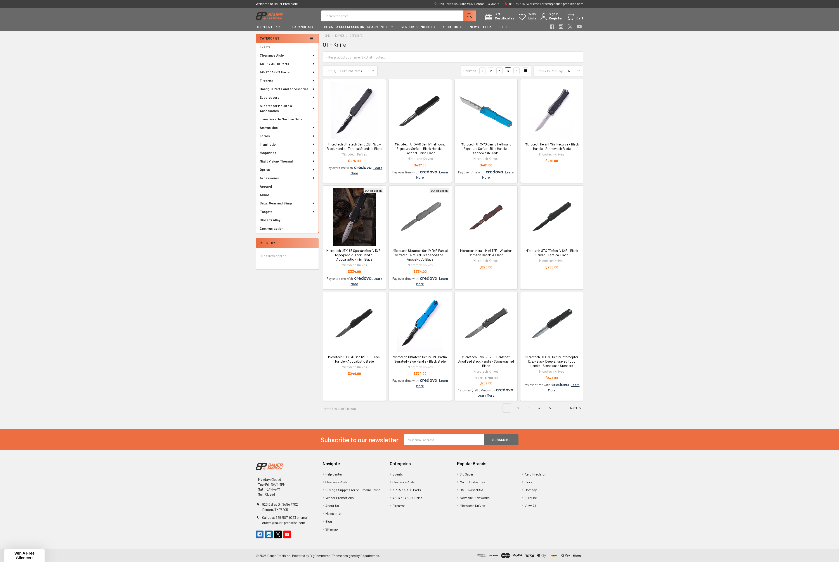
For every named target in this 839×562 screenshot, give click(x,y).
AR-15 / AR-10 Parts (274, 64)
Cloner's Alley (270, 220)
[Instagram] (561, 27)
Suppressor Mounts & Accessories (276, 108)
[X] (570, 27)
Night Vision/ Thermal (276, 161)
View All (530, 505)
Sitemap (331, 529)
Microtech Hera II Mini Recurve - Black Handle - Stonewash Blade (552, 146)
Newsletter (480, 27)
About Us (450, 27)
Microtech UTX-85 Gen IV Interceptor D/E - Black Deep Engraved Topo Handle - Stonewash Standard (551, 361)
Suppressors (269, 97)
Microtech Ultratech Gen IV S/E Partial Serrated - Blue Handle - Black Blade (420, 359)
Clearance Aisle (302, 27)
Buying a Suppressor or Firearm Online (357, 27)
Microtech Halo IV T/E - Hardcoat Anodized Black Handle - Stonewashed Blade (486, 361)
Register (556, 18)
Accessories (269, 178)
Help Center (266, 27)
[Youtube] (579, 27)
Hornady (531, 490)
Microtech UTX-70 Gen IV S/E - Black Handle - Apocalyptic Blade (354, 359)
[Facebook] (552, 27)
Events (265, 47)
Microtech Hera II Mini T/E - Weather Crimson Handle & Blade (486, 252)
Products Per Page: (550, 71)
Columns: (470, 71)
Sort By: (332, 71)
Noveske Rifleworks (475, 498)
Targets (266, 212)
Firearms (266, 81)
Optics (265, 169)
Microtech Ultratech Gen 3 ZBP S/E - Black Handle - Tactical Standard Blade (354, 146)
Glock (529, 482)
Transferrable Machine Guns (281, 119)
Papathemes (369, 555)
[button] (24, 555)
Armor (264, 195)
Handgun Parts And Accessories (284, 89)
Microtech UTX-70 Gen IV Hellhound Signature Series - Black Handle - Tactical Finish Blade (420, 148)
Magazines (268, 153)
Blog (503, 27)
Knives (265, 136)
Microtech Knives (472, 505)
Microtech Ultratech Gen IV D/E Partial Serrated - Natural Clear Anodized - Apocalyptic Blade (420, 254)
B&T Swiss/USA (471, 490)
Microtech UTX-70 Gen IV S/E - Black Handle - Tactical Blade (551, 252)
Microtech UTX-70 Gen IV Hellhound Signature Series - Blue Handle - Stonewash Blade (486, 148)
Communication (271, 228)
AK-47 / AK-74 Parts (275, 72)
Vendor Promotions (418, 27)
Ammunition (269, 128)
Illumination (268, 144)
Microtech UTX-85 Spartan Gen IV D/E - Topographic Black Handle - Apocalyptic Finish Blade (354, 254)
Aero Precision (535, 474)
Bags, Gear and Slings (276, 203)
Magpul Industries (472, 482)
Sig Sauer (466, 474)
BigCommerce (320, 555)
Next (574, 408)
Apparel (266, 186)
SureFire (531, 498)
